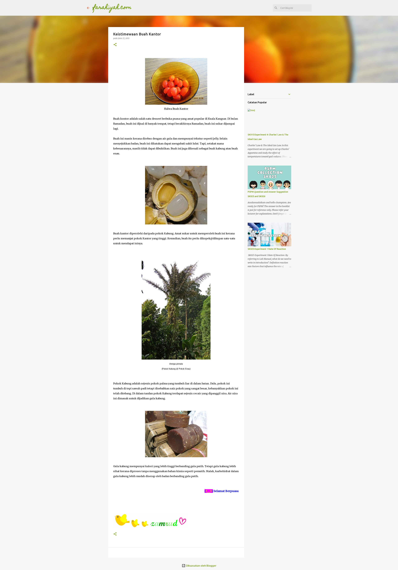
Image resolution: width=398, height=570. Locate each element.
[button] (115, 45)
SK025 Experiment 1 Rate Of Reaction (267, 249)
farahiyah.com (112, 7)
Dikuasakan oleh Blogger (200, 565)
